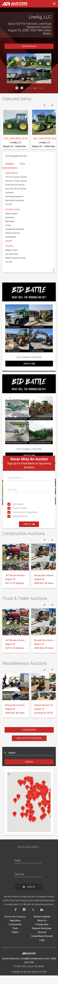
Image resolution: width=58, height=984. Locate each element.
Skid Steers (9, 230)
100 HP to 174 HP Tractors (16, 189)
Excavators (9, 226)
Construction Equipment (13, 512)
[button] (16, 96)
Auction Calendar (42, 924)
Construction (12, 217)
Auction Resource (11, 966)
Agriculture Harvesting (14, 209)
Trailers (15, 940)
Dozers (8, 233)
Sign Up (27, 524)
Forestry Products (12, 241)
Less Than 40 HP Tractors (15, 197)
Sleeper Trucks (11, 258)
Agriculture (13, 504)
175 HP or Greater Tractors (16, 185)
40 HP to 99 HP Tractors (15, 193)
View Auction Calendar (29, 746)
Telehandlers (10, 245)
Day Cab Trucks (11, 262)
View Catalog (29, 54)
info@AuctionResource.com (35, 966)
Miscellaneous (13, 516)
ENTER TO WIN (29, 371)
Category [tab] (9, 172)
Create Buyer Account (42, 944)
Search (29, 770)
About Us (42, 928)
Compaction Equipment (14, 237)
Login (42, 948)
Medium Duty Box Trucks (15, 266)
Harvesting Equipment (14, 205)
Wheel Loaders (11, 222)
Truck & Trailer (13, 508)
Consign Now (29, 738)
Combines (9, 201)
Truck (15, 936)
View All (8, 213)
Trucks (9, 254)
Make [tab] (22, 172)
